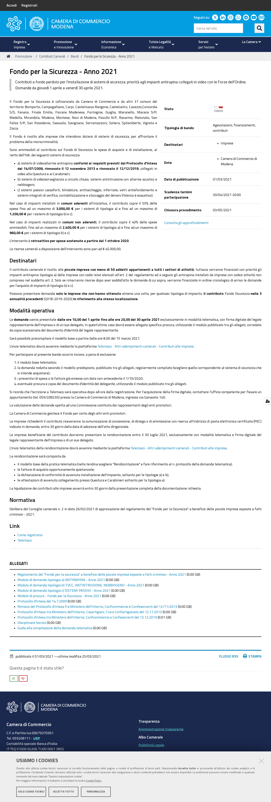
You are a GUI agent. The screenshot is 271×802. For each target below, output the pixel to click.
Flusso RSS (228, 656)
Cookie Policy (93, 780)
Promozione (23, 56)
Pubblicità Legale (151, 745)
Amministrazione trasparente (161, 729)
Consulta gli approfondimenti (186, 222)
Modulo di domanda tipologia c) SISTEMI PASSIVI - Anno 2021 (64, 590)
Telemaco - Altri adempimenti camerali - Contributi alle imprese (145, 346)
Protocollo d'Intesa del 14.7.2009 (42, 601)
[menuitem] (20, 44)
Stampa (254, 656)
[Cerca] (259, 28)
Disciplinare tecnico (31, 622)
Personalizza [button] (96, 791)
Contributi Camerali (52, 56)
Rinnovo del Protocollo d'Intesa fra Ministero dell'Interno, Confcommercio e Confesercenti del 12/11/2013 (97, 606)
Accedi (12, 5)
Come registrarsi (29, 535)
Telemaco (24, 540)
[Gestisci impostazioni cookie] (267, 401)
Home (9, 56)
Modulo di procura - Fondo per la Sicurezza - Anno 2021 (59, 595)
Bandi (75, 56)
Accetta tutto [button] (63, 791)
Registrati (29, 5)
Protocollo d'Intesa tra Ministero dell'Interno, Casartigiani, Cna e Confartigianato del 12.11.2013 (89, 612)
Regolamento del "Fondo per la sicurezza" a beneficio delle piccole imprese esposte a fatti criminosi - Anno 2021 (101, 574)
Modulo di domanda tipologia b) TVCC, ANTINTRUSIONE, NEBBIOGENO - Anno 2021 (80, 585)
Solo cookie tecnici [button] (31, 791)
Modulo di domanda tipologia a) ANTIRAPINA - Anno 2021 (61, 579)
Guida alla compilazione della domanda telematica (54, 628)
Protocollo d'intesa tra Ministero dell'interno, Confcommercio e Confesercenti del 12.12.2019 (87, 617)
